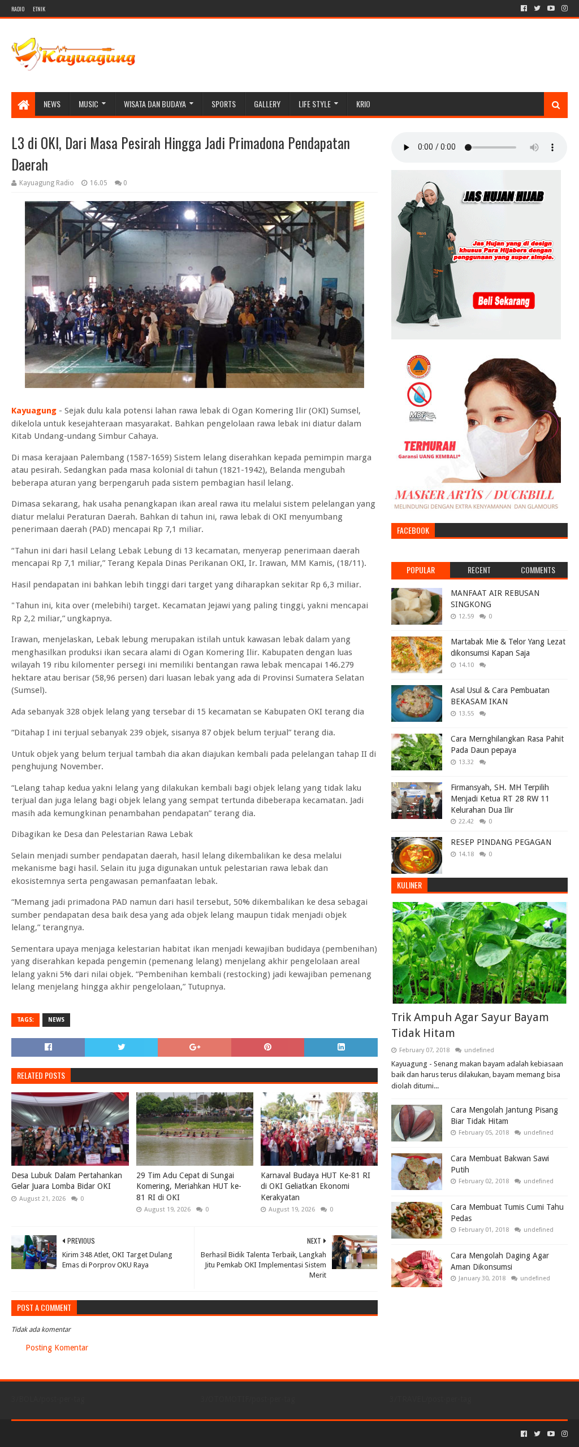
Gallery (267, 104)
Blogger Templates (139, 1433)
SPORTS (223, 104)
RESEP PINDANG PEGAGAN (501, 842)
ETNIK (39, 9)
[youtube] (551, 8)
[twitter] (537, 8)
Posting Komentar (56, 1347)
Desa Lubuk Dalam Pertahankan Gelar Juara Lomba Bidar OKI (66, 1181)
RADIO (17, 9)
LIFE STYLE (315, 104)
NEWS (52, 104)
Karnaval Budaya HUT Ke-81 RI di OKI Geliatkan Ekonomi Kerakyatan (315, 1186)
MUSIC (88, 104)
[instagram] (563, 8)
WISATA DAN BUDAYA (155, 104)
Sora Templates (74, 1433)
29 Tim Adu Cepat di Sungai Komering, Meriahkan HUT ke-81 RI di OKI (188, 1186)
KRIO (363, 104)
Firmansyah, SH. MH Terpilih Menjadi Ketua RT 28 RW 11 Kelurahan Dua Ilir (500, 798)
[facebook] (523, 8)
